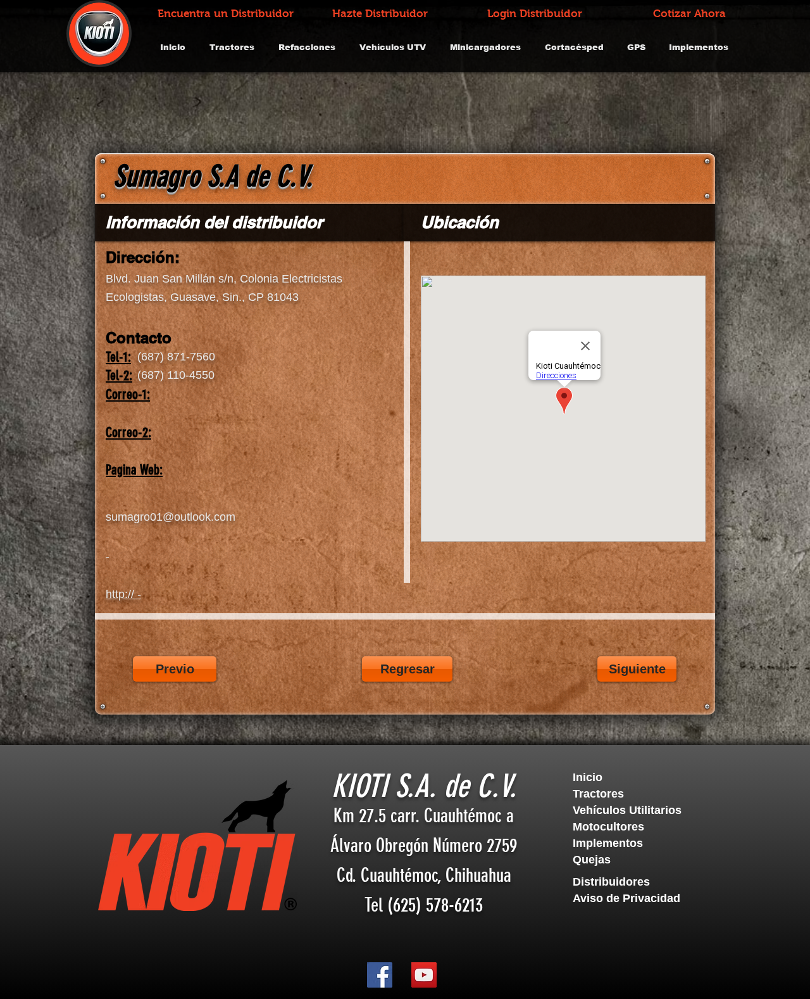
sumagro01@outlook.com (170, 517)
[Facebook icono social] (379, 975)
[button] (642, 882)
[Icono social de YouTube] (424, 975)
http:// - (123, 594)
